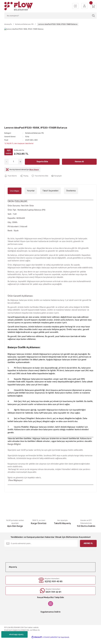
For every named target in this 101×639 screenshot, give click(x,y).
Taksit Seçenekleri (50, 191)
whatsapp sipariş (16, 634)
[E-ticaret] (50, 637)
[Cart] (93, 6)
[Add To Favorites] (39, 176)
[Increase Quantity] (20, 162)
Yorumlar (31, 191)
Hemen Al (79, 162)
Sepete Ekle (42, 162)
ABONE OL (88, 543)
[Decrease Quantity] (6, 162)
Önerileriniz (71, 191)
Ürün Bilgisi (14, 191)
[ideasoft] (36, 637)
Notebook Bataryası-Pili (34, 133)
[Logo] (18, 6)
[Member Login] (84, 6)
